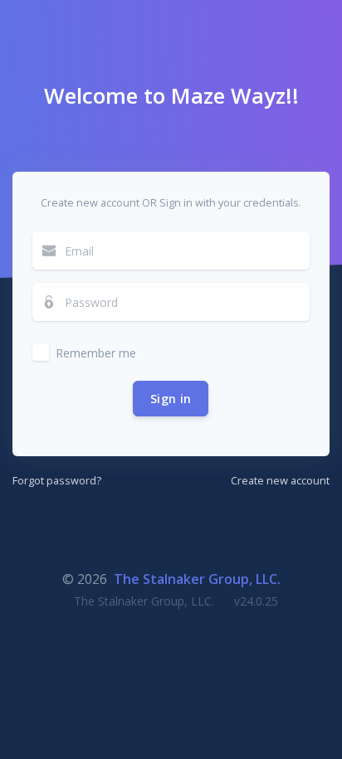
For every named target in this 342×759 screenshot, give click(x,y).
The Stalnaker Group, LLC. (197, 579)
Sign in (170, 398)
